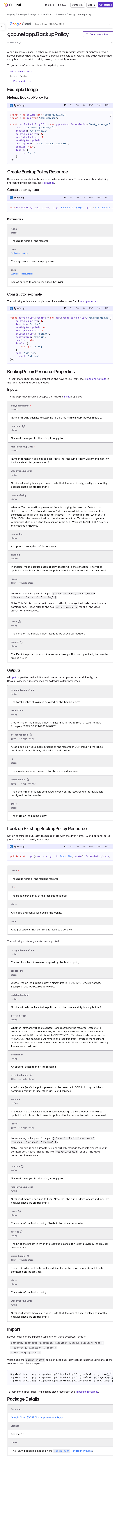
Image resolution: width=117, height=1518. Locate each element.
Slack (51, 5)
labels (14, 579)
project (15, 642)
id (12, 759)
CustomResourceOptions (22, 274)
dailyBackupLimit (20, 405)
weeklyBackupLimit (21, 471)
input (67, 396)
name (14, 621)
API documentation (21, 71)
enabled (15, 554)
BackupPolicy (84, 14)
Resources (48, 182)
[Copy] (110, 115)
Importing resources (87, 1391)
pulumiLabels (18, 779)
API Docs (62, 14)
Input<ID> (66, 856)
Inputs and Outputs (95, 378)
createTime (17, 710)
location (15, 426)
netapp (72, 14)
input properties (89, 301)
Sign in (91, 5)
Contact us (77, 5)
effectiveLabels (19, 734)
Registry (11, 14)
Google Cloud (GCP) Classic (42, 14)
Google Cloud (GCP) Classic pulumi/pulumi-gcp (37, 1417)
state (14, 804)
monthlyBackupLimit (22, 446)
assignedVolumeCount (23, 690)
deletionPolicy (18, 495)
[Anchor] (71, 33)
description (17, 534)
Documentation (22, 81)
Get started (105, 5)
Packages (22, 14)
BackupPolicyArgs (72, 207)
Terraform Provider (73, 1450)
